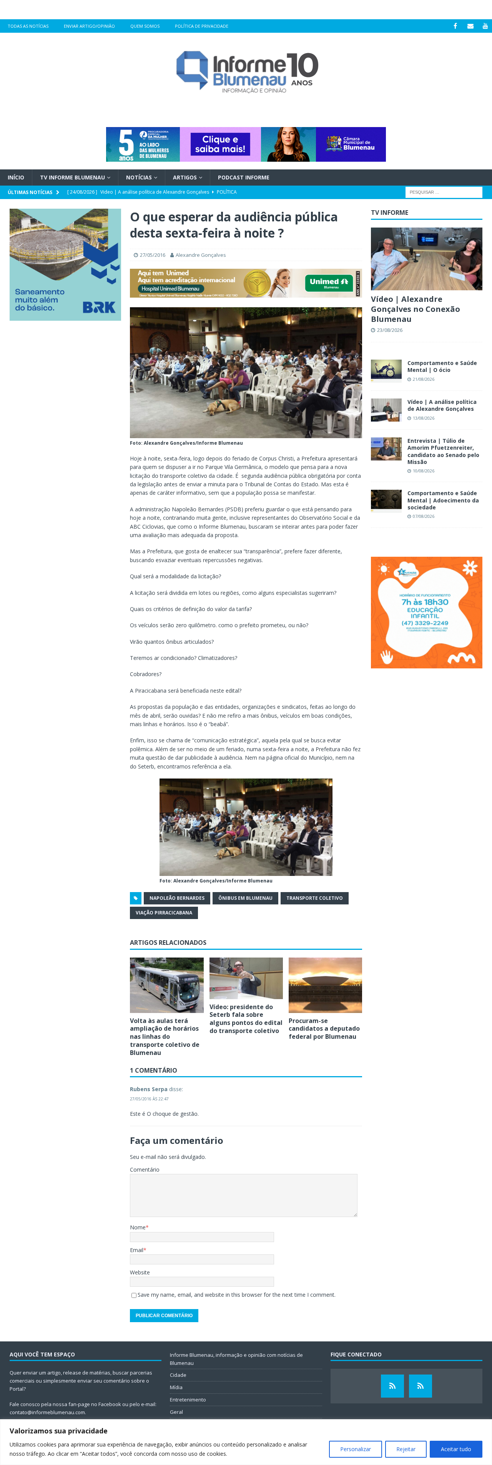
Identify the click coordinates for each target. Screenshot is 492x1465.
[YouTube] (485, 26)
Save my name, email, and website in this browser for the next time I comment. (237, 1294)
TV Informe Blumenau (72, 177)
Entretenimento (188, 1399)
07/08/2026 (423, 516)
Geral (176, 1411)
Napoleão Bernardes (177, 898)
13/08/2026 (423, 418)
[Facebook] (455, 26)
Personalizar (355, 1449)
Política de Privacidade (201, 26)
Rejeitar (406, 1449)
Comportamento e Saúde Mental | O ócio (442, 366)
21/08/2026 (423, 379)
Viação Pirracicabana (164, 912)
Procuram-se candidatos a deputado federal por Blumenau (324, 1028)
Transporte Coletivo (314, 898)
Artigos (185, 177)
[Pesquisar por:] (444, 192)
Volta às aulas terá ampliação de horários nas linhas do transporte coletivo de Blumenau (164, 1036)
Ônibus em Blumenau (245, 898)
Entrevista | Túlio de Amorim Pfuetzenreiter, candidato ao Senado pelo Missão (443, 451)
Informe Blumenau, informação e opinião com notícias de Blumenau (236, 1358)
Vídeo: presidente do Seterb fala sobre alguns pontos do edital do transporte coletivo (246, 1019)
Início (16, 177)
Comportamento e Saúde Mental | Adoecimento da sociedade (443, 500)
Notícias (139, 177)
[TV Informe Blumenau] (392, 1386)
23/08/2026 (389, 329)
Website (140, 1272)
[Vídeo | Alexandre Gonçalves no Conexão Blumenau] (426, 259)
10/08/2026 (423, 471)
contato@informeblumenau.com (47, 1412)
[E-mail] (470, 26)
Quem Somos (145, 26)
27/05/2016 (152, 254)
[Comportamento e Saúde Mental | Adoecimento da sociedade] (386, 501)
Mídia (176, 1387)
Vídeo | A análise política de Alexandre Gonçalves (442, 405)
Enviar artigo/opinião (89, 26)
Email (136, 1250)
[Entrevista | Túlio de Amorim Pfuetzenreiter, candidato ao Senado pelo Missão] (386, 448)
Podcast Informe (243, 177)
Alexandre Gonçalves (201, 254)
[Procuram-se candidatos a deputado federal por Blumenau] (325, 985)
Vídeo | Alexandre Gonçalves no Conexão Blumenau (415, 309)
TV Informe (389, 212)
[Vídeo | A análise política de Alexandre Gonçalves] (386, 410)
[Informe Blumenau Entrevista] (420, 1386)
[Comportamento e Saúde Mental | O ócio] (386, 371)
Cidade (178, 1374)
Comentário (145, 1169)
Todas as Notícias (28, 26)
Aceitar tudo (456, 1449)
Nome (138, 1227)
